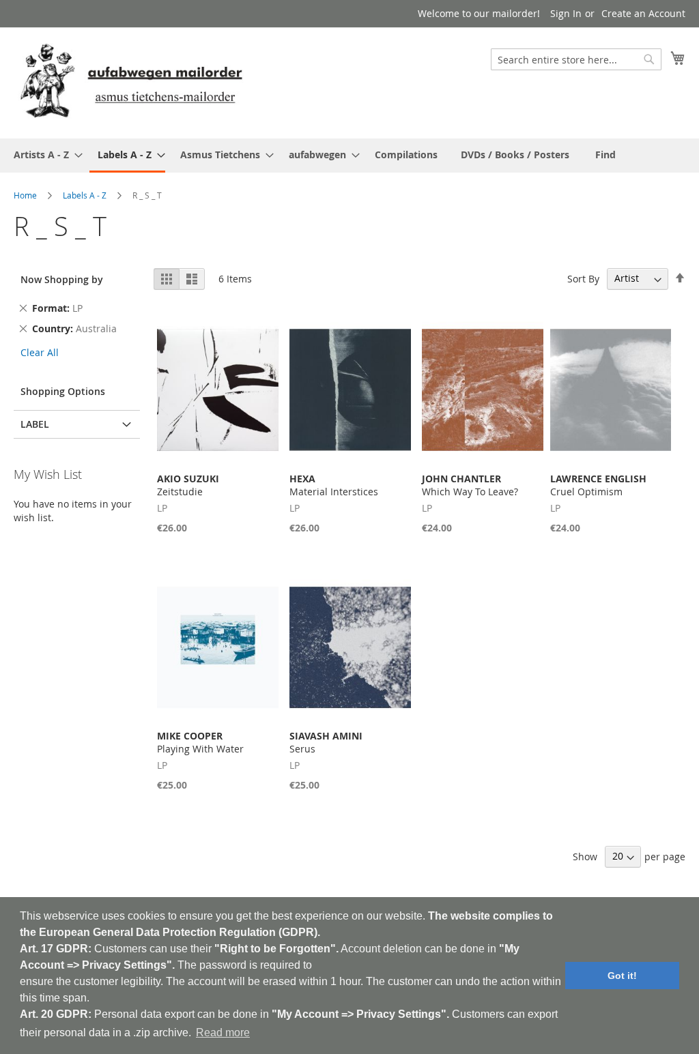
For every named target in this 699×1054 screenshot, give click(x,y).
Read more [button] (223, 1032)
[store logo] (131, 82)
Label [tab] (34, 424)
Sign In (566, 13)
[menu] (349, 155)
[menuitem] (44, 154)
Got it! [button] (622, 975)
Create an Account (643, 13)
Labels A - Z (84, 195)
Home (25, 195)
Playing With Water (200, 742)
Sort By (583, 278)
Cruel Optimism (598, 485)
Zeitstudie (188, 485)
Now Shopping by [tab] (61, 279)
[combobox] (576, 59)
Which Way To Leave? (470, 485)
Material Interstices (333, 485)
